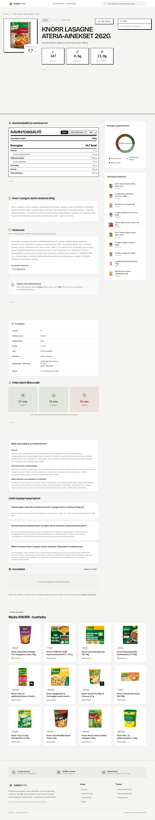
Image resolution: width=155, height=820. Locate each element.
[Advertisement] (77, 87)
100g (64, 132)
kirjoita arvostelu (88, 594)
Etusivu (6, 14)
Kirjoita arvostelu (90, 569)
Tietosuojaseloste (124, 793)
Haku (83, 801)
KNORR (43, 346)
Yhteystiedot (122, 797)
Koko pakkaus (77, 132)
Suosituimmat (58, 4)
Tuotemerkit (71, 4)
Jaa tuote (105, 21)
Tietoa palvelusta (124, 789)
